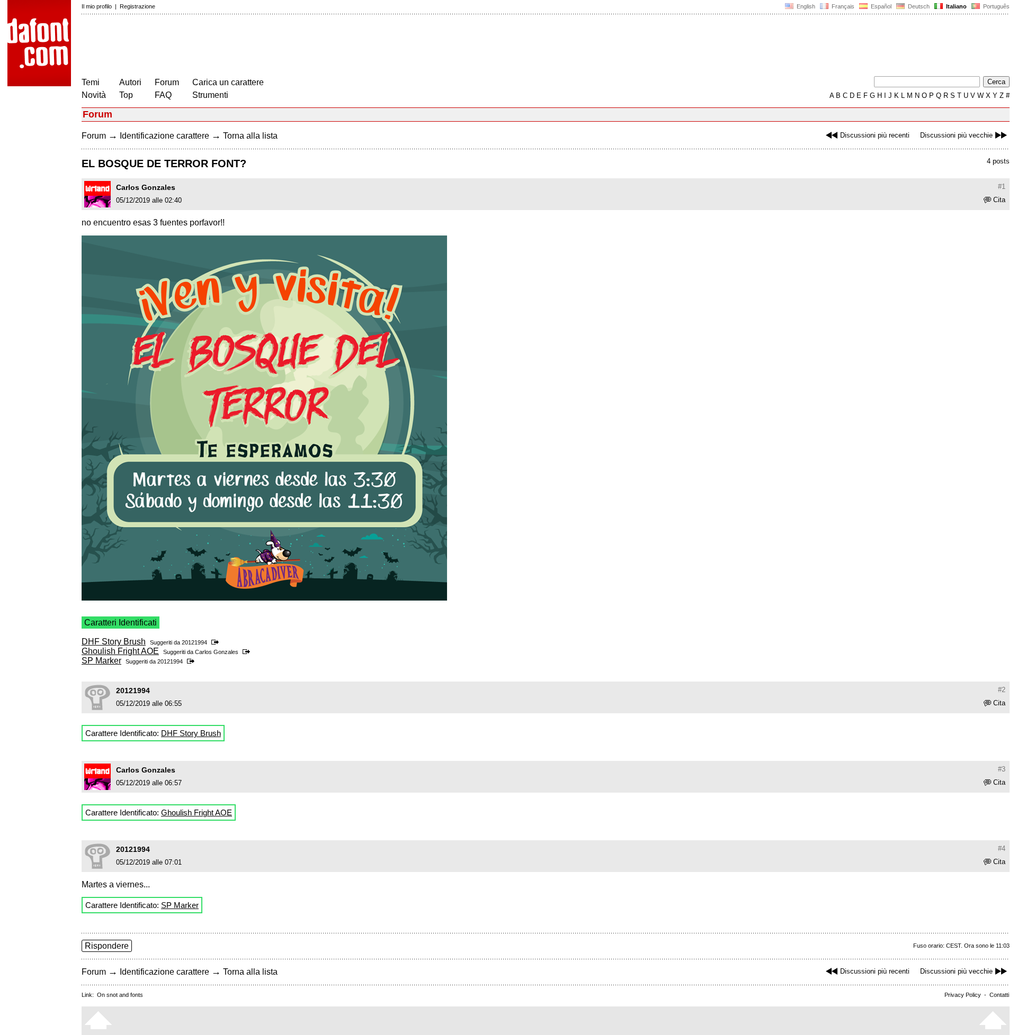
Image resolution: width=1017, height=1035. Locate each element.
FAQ (163, 94)
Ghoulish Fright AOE (120, 651)
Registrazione (137, 6)
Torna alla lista (250, 135)
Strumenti (210, 94)
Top (126, 94)
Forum (167, 82)
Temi (91, 82)
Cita (999, 200)
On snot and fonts (120, 995)
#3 (1001, 769)
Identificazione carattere (164, 135)
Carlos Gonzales (145, 187)
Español (880, 6)
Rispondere (107, 945)
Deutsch (918, 6)
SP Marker (101, 660)
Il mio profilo (97, 6)
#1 (1001, 186)
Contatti (999, 995)
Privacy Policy (962, 995)
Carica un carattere (228, 82)
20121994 (194, 642)
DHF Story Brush (114, 641)
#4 (1001, 848)
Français (842, 6)
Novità (94, 94)
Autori (130, 82)
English (805, 6)
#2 (1001, 690)
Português (995, 6)
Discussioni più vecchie (956, 135)
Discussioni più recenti (874, 135)
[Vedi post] (217, 642)
